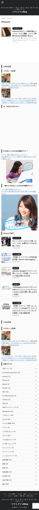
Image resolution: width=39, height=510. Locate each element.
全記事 (15, 496)
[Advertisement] (19, 128)
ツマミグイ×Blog (19, 12)
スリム (33, 40)
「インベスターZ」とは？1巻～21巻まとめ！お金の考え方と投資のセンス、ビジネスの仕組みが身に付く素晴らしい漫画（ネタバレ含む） (19, 101)
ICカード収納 (32, 38)
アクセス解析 (11, 494)
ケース (29, 40)
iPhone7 (20, 40)
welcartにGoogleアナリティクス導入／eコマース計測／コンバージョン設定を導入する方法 (24, 273)
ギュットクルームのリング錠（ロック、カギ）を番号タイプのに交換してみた (24, 243)
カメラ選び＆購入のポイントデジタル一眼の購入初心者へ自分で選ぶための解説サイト (18, 191)
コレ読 (19, 494)
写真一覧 (22, 496)
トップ (4, 494)
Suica (24, 40)
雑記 (24, 494)
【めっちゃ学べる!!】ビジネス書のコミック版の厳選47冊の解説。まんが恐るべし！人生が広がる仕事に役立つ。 (19, 85)
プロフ (9, 496)
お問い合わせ (30, 496)
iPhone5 (14, 40)
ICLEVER (25, 38)
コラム (30, 494)
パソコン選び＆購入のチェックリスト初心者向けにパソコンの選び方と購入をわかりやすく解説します (18, 157)
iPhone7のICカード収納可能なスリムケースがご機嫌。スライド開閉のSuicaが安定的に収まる (24, 33)
